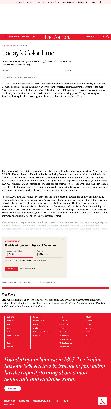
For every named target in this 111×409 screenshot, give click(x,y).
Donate (12, 388)
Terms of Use (24, 401)
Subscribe (89, 36)
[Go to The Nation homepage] (57, 37)
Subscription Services (41, 332)
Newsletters (28, 36)
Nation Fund (9, 405)
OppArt (10, 339)
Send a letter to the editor (27, 282)
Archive (36, 328)
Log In (101, 36)
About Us (63, 321)
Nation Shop (64, 336)
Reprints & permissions (47, 282)
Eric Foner (5, 70)
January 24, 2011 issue (31, 77)
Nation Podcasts (65, 343)
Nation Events (64, 332)
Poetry (9, 343)
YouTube (89, 332)
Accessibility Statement (42, 401)
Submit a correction (9, 282)
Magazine (14, 36)
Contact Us (63, 324)
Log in (33, 269)
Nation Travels (65, 339)
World (9, 324)
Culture (10, 332)
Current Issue (38, 321)
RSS (87, 336)
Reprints (36, 336)
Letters (10, 347)
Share (67, 70)
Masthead (37, 324)
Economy (10, 328)
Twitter (88, 324)
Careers (65, 401)
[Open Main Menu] (3, 37)
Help (56, 401)
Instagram (89, 328)
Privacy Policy (89, 2)
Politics (10, 321)
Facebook (89, 321)
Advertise (63, 328)
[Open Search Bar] (107, 36)
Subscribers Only (13, 241)
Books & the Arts (8, 46)
